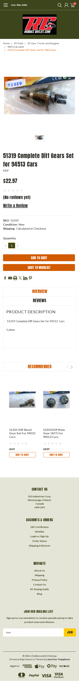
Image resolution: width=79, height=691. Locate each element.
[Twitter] (20, 278)
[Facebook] (5, 278)
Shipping (39, 575)
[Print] (15, 278)
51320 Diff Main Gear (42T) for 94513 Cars (54, 433)
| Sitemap (52, 656)
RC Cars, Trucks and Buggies (43, 43)
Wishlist (39, 531)
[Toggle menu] (5, 7)
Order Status (39, 540)
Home (6, 43)
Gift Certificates (39, 526)
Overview (39, 291)
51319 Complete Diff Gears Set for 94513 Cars (31, 50)
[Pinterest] (30, 278)
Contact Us (39, 584)
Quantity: (9, 238)
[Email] (10, 278)
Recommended (39, 366)
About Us (39, 570)
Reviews (39, 300)
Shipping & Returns (39, 545)
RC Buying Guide (39, 589)
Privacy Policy (39, 579)
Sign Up (44, 536)
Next (71, 367)
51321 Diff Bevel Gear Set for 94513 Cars (22, 433)
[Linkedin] (25, 278)
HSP (6, 170)
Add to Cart (22, 455)
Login (33, 536)
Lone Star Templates (58, 659)
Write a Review (15, 205)
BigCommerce (27, 659)
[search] (59, 5)
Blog (39, 593)
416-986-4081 (19, 4)
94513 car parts (15, 47)
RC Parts (18, 43)
